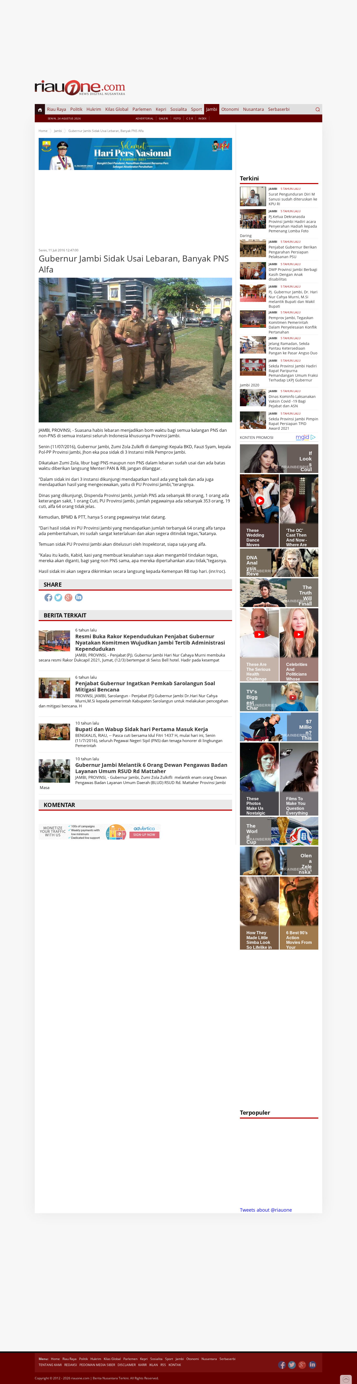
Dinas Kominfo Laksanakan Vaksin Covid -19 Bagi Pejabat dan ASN (292, 401)
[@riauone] (292, 1365)
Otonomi (230, 109)
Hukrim (94, 109)
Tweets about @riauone (266, 1210)
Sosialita (178, 109)
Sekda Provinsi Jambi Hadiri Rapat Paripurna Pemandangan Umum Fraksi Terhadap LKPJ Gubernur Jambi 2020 (279, 375)
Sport (196, 109)
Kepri (161, 109)
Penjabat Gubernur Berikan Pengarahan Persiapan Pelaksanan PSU (293, 252)
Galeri (163, 118)
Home (43, 131)
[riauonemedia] (282, 1365)
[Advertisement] (178, 36)
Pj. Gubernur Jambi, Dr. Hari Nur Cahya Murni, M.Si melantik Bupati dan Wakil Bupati (293, 299)
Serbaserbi (279, 109)
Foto (177, 118)
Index (202, 118)
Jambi (211, 109)
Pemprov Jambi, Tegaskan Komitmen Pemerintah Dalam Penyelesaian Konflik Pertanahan (293, 325)
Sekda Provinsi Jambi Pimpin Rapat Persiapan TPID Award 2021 (293, 423)
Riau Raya (56, 109)
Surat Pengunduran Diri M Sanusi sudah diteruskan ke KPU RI (293, 199)
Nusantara (253, 109)
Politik (76, 109)
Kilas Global (116, 109)
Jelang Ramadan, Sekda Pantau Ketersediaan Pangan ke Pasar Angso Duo (293, 348)
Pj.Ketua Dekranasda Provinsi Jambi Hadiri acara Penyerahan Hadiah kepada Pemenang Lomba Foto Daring (278, 226)
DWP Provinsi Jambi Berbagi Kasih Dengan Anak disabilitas (293, 274)
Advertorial (144, 118)
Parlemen (142, 109)
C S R (189, 118)
